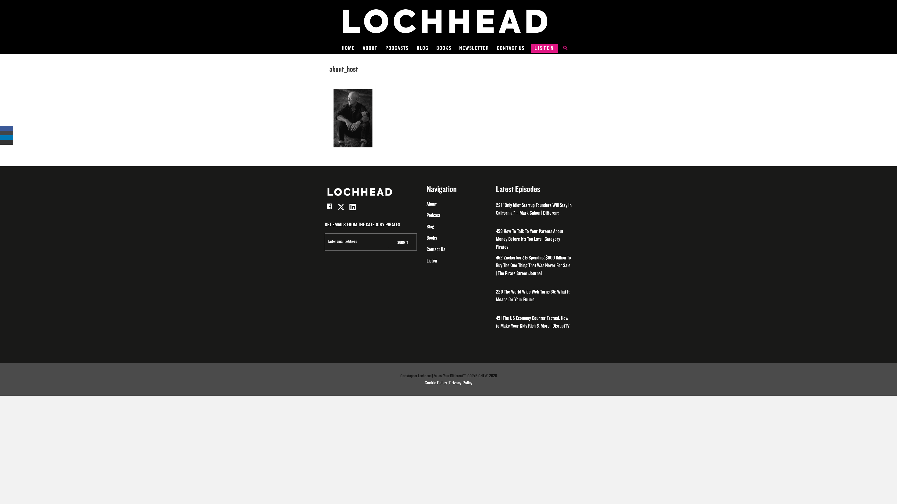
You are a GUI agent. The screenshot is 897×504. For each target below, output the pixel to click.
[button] (329, 207)
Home (348, 48)
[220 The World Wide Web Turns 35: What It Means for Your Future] (534, 296)
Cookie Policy (436, 382)
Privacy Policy (461, 382)
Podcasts (397, 48)
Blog (422, 48)
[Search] (563, 48)
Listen (544, 48)
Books (443, 48)
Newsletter (474, 48)
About (370, 48)
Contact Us (511, 48)
